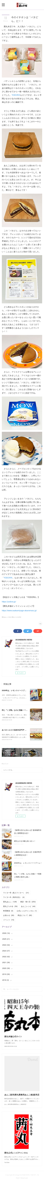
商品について (25, 915)
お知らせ (8, 915)
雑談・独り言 (28, 901)
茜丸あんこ (10, 901)
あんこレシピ (28, 906)
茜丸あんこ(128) (6, 617)
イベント (8, 919)
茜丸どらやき (10, 906)
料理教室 (8, 910)
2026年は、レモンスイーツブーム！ (16, 690)
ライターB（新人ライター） (16, 892)
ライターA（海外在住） (14, 897)
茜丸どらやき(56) (16, 617)
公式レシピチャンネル (27, 910)
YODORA (16, 95)
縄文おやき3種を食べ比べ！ (25, 841)
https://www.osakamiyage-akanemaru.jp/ (19, 610)
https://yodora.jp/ (9, 601)
